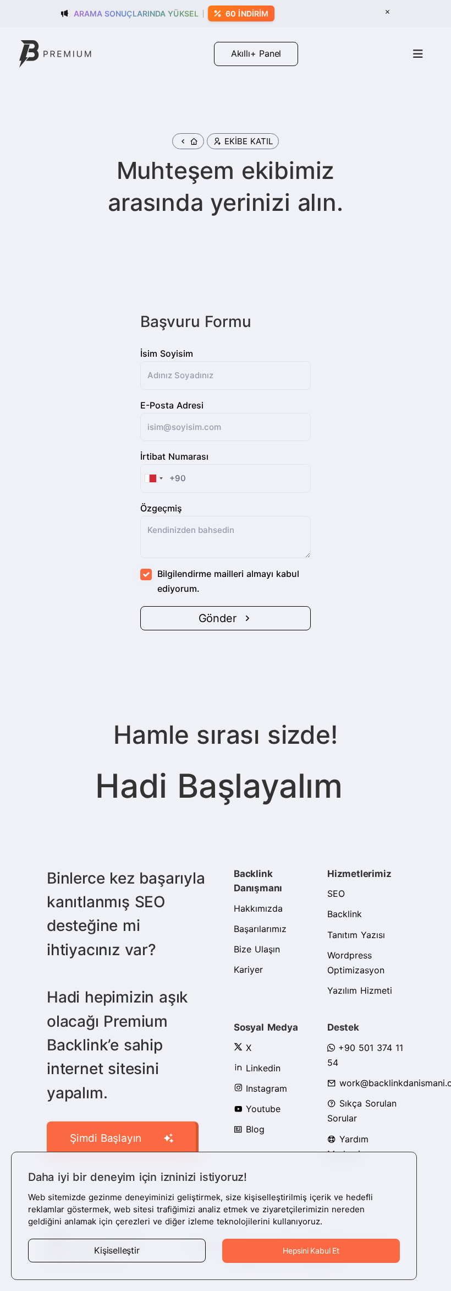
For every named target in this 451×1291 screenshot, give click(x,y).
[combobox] (153, 478)
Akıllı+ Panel (256, 53)
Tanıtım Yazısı (356, 934)
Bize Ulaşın (257, 949)
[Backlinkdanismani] (55, 53)
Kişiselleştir (116, 1250)
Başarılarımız (260, 928)
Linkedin (261, 1068)
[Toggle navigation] (418, 54)
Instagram (265, 1088)
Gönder (218, 618)
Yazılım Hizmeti (359, 990)
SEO (336, 893)
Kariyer (248, 969)
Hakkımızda (258, 908)
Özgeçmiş (161, 508)
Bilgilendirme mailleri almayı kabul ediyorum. (228, 581)
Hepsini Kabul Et (311, 1250)
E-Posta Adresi (172, 405)
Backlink (344, 913)
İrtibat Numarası (174, 456)
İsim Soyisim (166, 353)
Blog (254, 1129)
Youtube (261, 1108)
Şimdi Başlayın (105, 1138)
